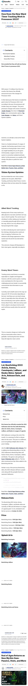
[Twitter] (22, 633)
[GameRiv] (6, 1)
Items (14, 115)
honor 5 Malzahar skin (7, 459)
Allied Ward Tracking (9, 56)
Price (4, 416)
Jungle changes (6, 111)
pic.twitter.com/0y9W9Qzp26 (12, 482)
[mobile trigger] (25, 1)
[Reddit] (26, 633)
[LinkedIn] (24, 633)
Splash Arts (6, 419)
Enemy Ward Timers (9, 58)
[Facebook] (21, 633)
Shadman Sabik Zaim (11, 384)
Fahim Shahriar (10, 25)
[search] (16, 1)
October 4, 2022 (19, 487)
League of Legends (6, 10)
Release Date (6, 414)
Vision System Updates (9, 53)
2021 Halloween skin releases (15, 448)
